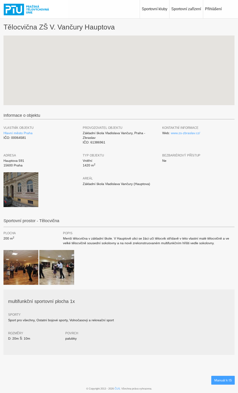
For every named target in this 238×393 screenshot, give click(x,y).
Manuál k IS (223, 380)
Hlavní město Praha (18, 133)
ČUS (117, 388)
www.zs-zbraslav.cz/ (185, 133)
